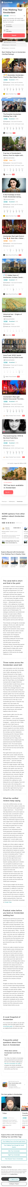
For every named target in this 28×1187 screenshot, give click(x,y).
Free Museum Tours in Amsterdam (14, 1159)
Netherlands (12, 501)
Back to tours (15, 1179)
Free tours (4, 501)
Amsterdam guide (7, 1026)
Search (14, 35)
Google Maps (8, 902)
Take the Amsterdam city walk (12, 1063)
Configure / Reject (14, 1184)
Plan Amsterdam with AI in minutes (14, 1084)
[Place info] (24, 15)
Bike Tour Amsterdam (14, 1151)
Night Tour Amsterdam (14, 1155)
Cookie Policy (13, 1174)
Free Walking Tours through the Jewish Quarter (14, 1146)
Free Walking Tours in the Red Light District (14, 1141)
